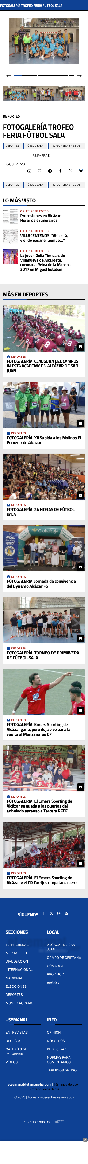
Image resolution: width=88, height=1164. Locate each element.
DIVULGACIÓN (17, 961)
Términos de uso (62, 1070)
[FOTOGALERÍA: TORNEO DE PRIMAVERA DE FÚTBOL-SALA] (44, 620)
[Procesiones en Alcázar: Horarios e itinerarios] (10, 216)
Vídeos (12, 1062)
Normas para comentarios (59, 1060)
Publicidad (57, 1049)
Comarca (55, 966)
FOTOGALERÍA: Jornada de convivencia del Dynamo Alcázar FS (41, 583)
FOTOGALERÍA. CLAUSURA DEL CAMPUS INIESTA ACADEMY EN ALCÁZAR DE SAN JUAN (42, 366)
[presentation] (8, 76)
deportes (12, 145)
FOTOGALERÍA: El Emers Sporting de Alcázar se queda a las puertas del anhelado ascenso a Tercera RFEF (39, 805)
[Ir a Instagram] (59, 913)
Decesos (13, 1041)
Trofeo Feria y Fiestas (65, 145)
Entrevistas (17, 1032)
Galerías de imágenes (16, 1051)
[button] (18, 75)
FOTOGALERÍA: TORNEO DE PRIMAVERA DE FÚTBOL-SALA (43, 655)
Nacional (14, 978)
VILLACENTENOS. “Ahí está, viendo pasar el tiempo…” (44, 237)
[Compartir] (39, 171)
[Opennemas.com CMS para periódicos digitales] (44, 1121)
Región (53, 983)
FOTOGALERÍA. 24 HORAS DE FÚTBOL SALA (40, 512)
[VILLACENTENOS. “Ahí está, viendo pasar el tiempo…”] (10, 236)
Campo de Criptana (64, 958)
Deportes (11, 116)
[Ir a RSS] (66, 913)
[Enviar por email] (29, 171)
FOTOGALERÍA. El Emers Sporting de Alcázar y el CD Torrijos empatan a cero (41, 880)
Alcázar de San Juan (61, 947)
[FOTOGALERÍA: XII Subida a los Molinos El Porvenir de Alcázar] (44, 405)
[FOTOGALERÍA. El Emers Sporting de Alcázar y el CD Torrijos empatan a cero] (44, 845)
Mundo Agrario (19, 1003)
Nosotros (56, 1041)
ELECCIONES (16, 986)
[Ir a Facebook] (44, 913)
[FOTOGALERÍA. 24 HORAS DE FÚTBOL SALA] (44, 477)
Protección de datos (44, 1089)
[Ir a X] (51, 913)
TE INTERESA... (17, 945)
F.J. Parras (41, 155)
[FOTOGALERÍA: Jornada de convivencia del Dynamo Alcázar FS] (44, 548)
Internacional (19, 969)
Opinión (54, 1032)
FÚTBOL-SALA (34, 145)
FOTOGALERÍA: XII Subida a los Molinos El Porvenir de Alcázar (44, 440)
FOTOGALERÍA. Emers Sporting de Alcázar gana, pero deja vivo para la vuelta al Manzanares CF (38, 729)
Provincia (56, 974)
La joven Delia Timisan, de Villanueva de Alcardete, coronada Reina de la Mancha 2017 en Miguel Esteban (45, 262)
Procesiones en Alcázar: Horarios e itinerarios (40, 217)
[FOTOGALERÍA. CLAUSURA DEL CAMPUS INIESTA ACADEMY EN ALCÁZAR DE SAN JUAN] (44, 328)
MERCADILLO (16, 953)
